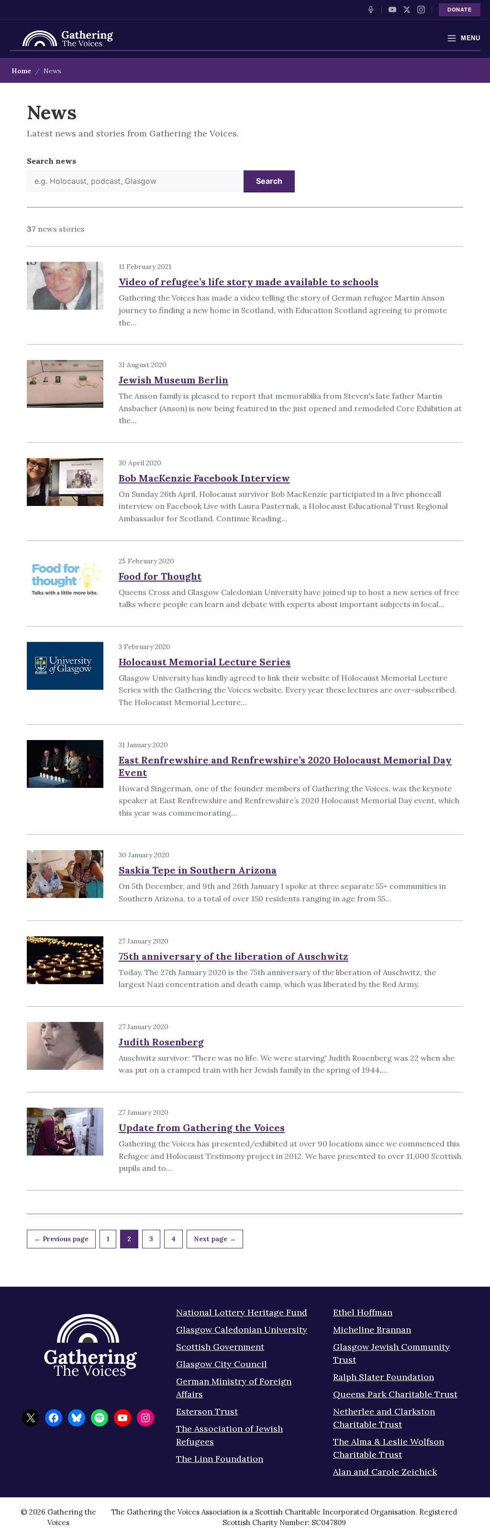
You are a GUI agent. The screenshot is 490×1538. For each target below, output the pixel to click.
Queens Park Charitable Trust (395, 1394)
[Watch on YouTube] (392, 9)
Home (21, 71)
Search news (51, 161)
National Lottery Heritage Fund (241, 1312)
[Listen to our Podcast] (371, 9)
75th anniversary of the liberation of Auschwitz (233, 956)
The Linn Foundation (219, 1458)
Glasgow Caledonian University (241, 1329)
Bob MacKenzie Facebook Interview (204, 478)
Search (269, 181)
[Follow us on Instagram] (421, 9)
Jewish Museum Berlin (173, 380)
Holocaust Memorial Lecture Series (204, 662)
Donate (459, 9)
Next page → (215, 1239)
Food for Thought (160, 576)
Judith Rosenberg (161, 1042)
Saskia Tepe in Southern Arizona (198, 870)
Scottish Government (220, 1346)
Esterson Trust (207, 1411)
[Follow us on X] (407, 9)
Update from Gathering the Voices (202, 1128)
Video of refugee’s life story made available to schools (249, 282)
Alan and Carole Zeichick (385, 1471)
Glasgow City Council (221, 1364)
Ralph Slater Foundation (383, 1376)
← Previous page (61, 1239)
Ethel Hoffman (362, 1312)
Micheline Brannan (372, 1329)
